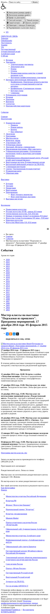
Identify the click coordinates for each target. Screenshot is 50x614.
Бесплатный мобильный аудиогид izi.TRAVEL (25, 164)
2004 (8, 308)
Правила (14, 125)
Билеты (14, 129)
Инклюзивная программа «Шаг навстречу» (24, 149)
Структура (10, 104)
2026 (8, 260)
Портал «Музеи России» (16, 568)
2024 (8, 264)
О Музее (4, 56)
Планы (13, 69)
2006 (8, 303)
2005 (8, 305)
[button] (25, 6)
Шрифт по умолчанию (16, 18)
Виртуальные (11, 190)
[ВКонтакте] (7, 333)
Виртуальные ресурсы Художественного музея (25, 162)
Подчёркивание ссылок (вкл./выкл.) (21, 28)
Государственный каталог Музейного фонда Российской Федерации (24, 552)
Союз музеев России (14, 564)
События (4, 112)
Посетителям (6, 119)
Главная (4, 117)
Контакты (10, 102)
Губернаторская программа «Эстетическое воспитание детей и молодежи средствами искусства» (23, 153)
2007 (8, 301)
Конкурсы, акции (13, 140)
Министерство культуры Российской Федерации (26, 496)
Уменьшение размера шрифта (19, 12)
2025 (8, 262)
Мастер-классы (12, 138)
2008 (8, 299)
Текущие (9, 186)
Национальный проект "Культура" (20, 509)
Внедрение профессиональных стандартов (28, 77)
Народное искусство (14, 220)
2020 (8, 273)
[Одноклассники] (10, 333)
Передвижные (12, 192)
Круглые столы (17, 91)
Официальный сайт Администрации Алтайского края (26, 530)
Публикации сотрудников (16, 95)
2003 (8, 310)
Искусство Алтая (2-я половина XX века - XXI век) (27, 218)
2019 (8, 275)
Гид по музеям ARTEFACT (17, 586)
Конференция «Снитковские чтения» (26, 88)
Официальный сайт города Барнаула (21, 547)
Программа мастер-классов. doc (14, 453)
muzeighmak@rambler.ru (10, 610)
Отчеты (14, 71)
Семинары (15, 93)
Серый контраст (14, 23)
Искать (35, 2)
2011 (8, 292)
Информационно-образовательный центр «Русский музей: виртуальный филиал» (27, 159)
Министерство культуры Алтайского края (23, 536)
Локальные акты (17, 67)
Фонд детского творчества (22, 194)
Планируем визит (13, 123)
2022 (8, 268)
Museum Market (12, 518)
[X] (17, 333)
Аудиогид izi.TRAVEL (15, 581)
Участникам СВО (13, 143)
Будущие (9, 184)
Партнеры (10, 99)
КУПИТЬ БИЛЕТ (8, 612)
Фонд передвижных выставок (23, 197)
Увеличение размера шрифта (19, 15)
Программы (11, 136)
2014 (8, 286)
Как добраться (16, 132)
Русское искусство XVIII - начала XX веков (24, 211)
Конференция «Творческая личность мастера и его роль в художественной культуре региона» (29, 84)
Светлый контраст (15, 20)
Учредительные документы (22, 64)
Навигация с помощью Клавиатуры (21, 25)
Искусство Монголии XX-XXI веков (21, 222)
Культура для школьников (16, 514)
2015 (8, 284)
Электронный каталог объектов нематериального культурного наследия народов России (26, 558)
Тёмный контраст (32, 20)
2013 (8, 288)
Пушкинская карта (13, 171)
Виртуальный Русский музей (18, 577)
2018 (8, 277)
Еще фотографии (8, 488)
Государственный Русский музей (19, 573)
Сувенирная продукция (15, 167)
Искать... (4, 2)
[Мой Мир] (14, 333)
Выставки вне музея (14, 199)
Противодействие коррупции (18, 106)
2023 (8, 266)
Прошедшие (11, 188)
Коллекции (5, 205)
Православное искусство (16, 209)
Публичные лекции (14, 145)
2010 (8, 295)
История (9, 60)
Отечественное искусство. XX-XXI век (22, 214)
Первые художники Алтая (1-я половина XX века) (27, 216)
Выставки (5, 179)
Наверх (4, 490)
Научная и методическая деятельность (21, 80)
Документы (10, 62)
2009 (8, 297)
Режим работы (17, 127)
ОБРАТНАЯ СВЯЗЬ (9, 36)
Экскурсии (10, 134)
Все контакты (28, 610)
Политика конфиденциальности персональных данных (19, 602)
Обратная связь (12, 173)
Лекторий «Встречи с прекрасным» (20, 147)
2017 (8, 279)
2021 (8, 270)
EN (7, 32)
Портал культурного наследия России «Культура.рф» (21, 523)
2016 (8, 281)
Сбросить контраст (31, 23)
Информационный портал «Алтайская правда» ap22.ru (25, 541)
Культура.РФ (11, 501)
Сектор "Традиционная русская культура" (23, 169)
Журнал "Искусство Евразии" (18, 505)
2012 (8, 290)
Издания (9, 97)
